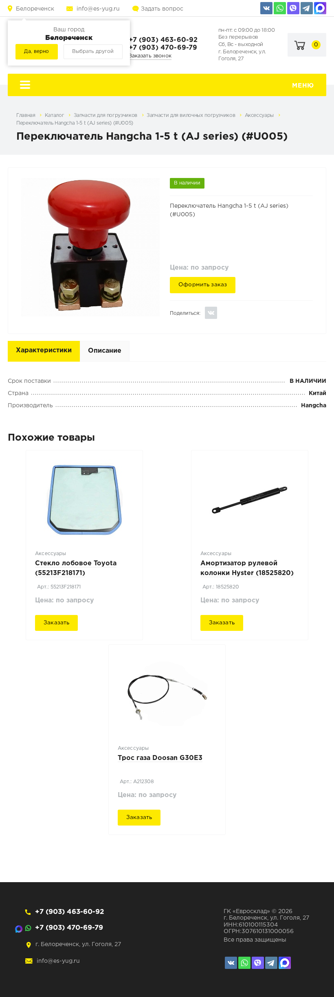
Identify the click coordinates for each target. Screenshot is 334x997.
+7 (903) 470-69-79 (163, 48)
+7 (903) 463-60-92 (163, 40)
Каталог (55, 115)
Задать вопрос (162, 9)
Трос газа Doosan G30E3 (160, 758)
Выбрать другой (93, 51)
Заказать (56, 622)
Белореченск (35, 9)
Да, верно (36, 51)
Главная (26, 115)
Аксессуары (260, 115)
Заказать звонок (150, 56)
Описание (104, 351)
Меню (303, 85)
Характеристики (44, 350)
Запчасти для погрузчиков (106, 115)
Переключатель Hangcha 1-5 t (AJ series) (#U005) (74, 123)
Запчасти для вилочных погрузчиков (192, 115)
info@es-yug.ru (98, 9)
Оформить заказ (202, 284)
